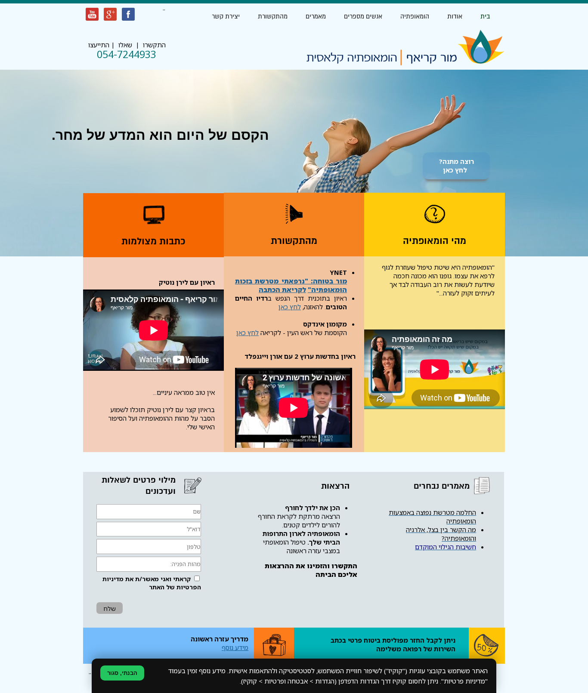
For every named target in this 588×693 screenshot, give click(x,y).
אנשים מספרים (363, 16)
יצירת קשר (226, 16)
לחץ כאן (290, 306)
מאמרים (316, 16)
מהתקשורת (273, 16)
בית (485, 16)
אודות (454, 16)
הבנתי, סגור (122, 673)
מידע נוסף (235, 647)
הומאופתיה (414, 16)
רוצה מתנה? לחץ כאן (456, 165)
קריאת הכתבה (280, 289)
